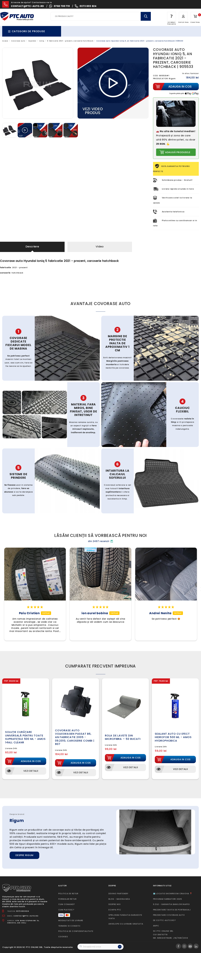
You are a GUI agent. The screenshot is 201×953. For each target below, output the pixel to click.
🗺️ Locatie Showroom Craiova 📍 (172, 893)
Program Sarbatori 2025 (167, 899)
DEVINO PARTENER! (118, 893)
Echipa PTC (114, 909)
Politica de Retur (68, 893)
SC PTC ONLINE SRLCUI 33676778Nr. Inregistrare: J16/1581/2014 (170, 934)
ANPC (156, 925)
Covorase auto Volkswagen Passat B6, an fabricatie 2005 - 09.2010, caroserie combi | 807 (74, 737)
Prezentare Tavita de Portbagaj (172, 909)
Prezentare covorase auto (169, 915)
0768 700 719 (62, 6)
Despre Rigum (24, 855)
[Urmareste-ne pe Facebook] (178, 946)
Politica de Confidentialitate (75, 931)
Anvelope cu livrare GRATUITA (125, 923)
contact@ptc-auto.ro (27, 6)
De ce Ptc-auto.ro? (164, 920)
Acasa (5, 41)
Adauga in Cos (31, 761)
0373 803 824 (88, 6)
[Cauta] (146, 16)
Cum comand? (66, 904)
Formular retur (67, 899)
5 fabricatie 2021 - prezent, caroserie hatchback (70, 41)
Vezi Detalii (30, 771)
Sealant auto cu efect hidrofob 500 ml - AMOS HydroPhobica (173, 737)
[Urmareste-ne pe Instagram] (184, 946)
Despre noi (114, 904)
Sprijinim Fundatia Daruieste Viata (125, 917)
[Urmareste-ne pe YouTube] (190, 946)
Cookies (63, 936)
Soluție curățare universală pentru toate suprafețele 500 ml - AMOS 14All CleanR (25, 737)
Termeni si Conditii (69, 925)
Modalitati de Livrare (70, 920)
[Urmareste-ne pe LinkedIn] (196, 946)
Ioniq (41, 41)
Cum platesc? (66, 909)
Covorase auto (18, 41)
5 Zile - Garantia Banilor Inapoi (171, 904)
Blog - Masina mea (119, 899)
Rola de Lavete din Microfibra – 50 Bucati (123, 737)
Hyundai (32, 41)
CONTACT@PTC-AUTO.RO (26, 916)
